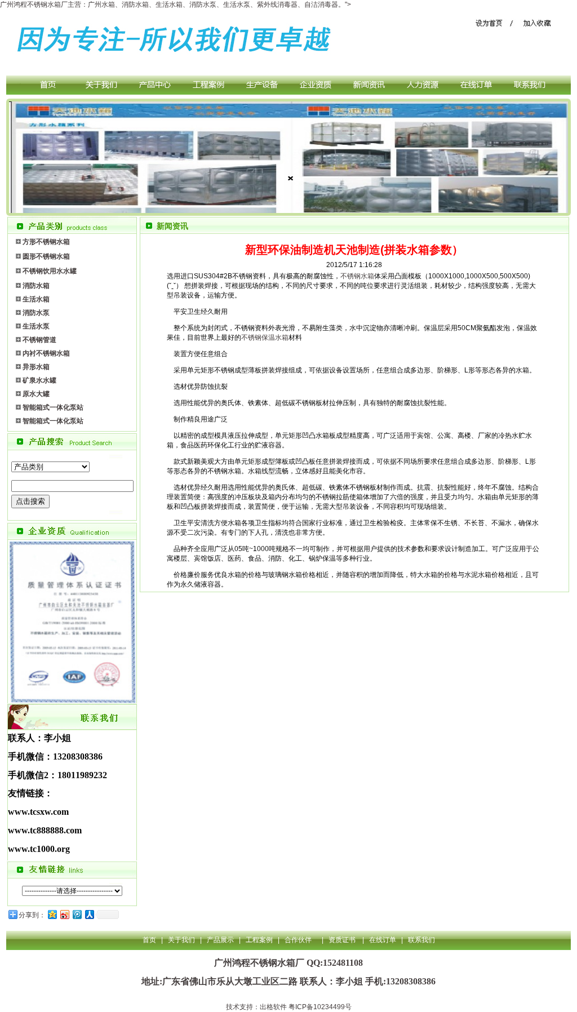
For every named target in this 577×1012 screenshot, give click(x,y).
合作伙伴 (298, 940)
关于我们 (181, 940)
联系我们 (421, 940)
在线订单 (382, 940)
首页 (149, 940)
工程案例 (259, 940)
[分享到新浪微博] (64, 914)
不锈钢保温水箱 (264, 337)
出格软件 (273, 1007)
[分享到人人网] (89, 914)
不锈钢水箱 (357, 276)
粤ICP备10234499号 (320, 1007)
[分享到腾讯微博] (76, 914)
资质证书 (343, 940)
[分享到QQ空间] (52, 914)
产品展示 (220, 940)
